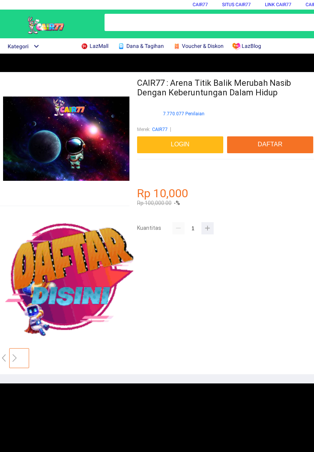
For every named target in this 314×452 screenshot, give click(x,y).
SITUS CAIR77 (236, 4)
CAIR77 (200, 4)
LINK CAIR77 (278, 4)
